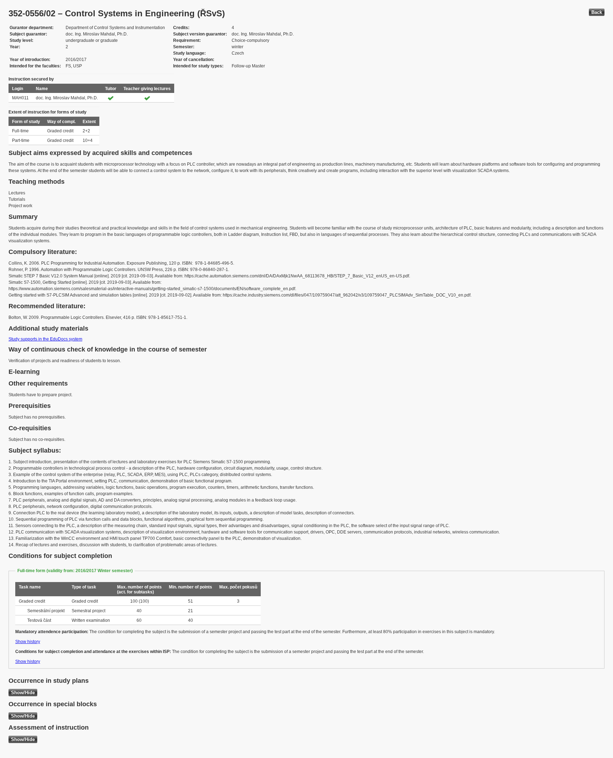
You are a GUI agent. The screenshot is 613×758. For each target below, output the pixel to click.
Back (596, 12)
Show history (27, 641)
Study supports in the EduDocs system (45, 339)
